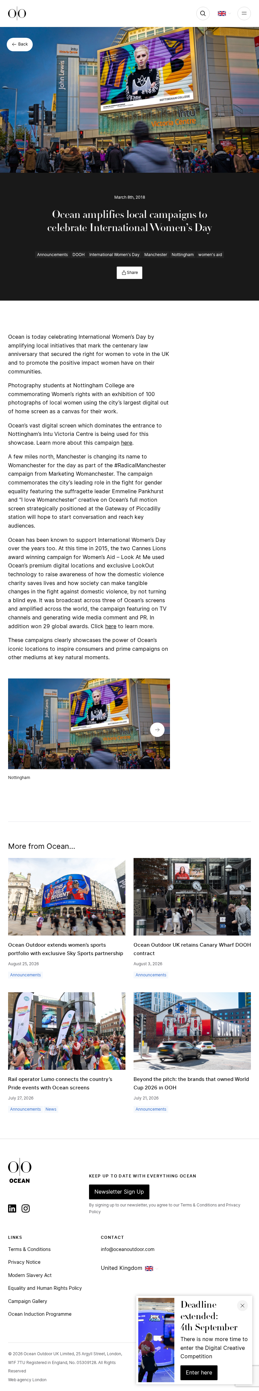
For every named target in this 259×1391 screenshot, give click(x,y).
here (126, 443)
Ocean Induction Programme (39, 1314)
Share (132, 273)
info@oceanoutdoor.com (127, 1249)
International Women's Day (114, 255)
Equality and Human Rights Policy (45, 1288)
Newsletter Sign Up (119, 1192)
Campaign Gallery (27, 1301)
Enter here (199, 1372)
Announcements (52, 255)
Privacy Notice (24, 1262)
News (51, 1109)
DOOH (79, 255)
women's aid (210, 255)
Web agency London (27, 1380)
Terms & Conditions (29, 1249)
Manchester (155, 255)
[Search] (203, 13)
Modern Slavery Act (30, 1275)
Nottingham (183, 255)
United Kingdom (121, 1268)
